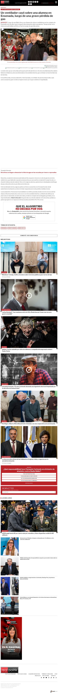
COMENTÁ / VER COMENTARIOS (29, 235)
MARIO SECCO (22, 228)
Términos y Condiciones (47, 673)
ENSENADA (3, 228)
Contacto (53, 675)
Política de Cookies (22, 673)
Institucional (45, 675)
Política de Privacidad (10, 673)
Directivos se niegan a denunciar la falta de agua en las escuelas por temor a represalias (28, 172)
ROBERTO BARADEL (12, 228)
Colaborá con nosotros (34, 673)
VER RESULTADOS (29, 483)
